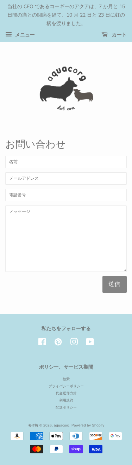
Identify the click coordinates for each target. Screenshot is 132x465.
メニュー (24, 35)
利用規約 (66, 400)
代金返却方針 (66, 393)
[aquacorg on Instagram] (74, 344)
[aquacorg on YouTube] (90, 344)
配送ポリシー (66, 407)
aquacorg (61, 425)
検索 (66, 379)
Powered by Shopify (87, 425)
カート (119, 34)
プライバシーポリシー (66, 386)
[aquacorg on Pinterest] (58, 344)
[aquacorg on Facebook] (42, 344)
